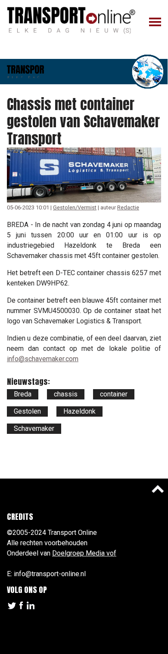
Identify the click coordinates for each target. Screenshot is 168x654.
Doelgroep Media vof (84, 553)
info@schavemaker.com (42, 359)
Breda (22, 394)
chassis (66, 394)
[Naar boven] (157, 489)
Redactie (128, 207)
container (114, 394)
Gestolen (27, 411)
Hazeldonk (79, 411)
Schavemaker (34, 428)
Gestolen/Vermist (74, 207)
